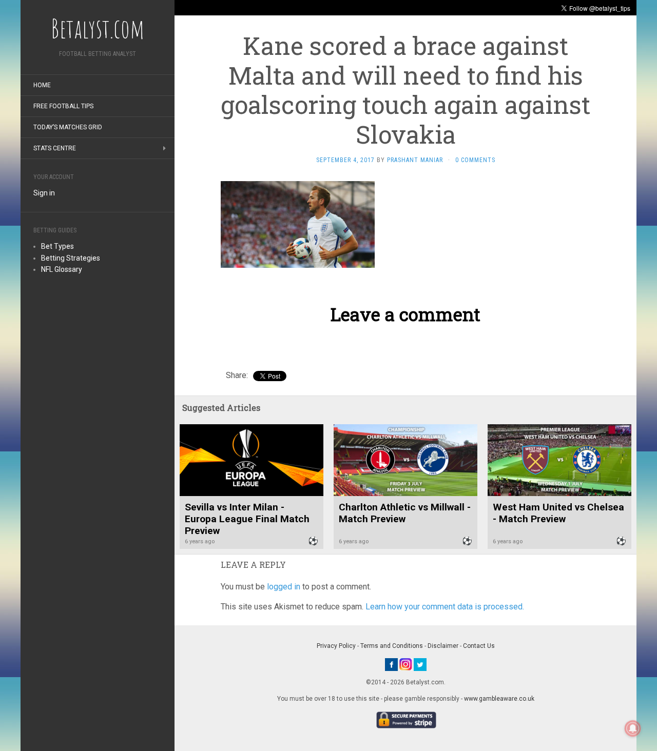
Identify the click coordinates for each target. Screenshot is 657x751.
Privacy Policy (336, 645)
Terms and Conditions (391, 645)
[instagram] (405, 663)
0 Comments (475, 160)
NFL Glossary (61, 269)
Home (42, 85)
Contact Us (479, 645)
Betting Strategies (70, 258)
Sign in (44, 193)
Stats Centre (54, 148)
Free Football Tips (63, 106)
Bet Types (57, 246)
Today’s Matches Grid (67, 127)
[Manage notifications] (633, 728)
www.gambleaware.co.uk (499, 698)
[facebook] (391, 663)
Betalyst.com (97, 28)
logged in (283, 586)
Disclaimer (443, 645)
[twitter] (420, 663)
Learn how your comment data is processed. (444, 606)
